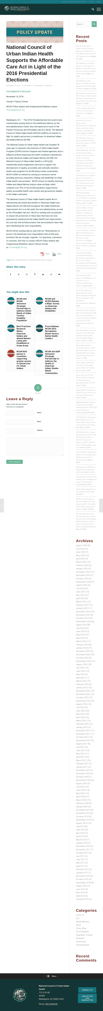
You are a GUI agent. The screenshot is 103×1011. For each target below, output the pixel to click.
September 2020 (83, 780)
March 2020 (81, 800)
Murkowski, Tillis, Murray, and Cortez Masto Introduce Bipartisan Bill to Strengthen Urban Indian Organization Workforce (86, 504)
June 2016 (80, 889)
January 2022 (82, 727)
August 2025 (81, 585)
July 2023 (80, 668)
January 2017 (82, 873)
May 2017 (80, 863)
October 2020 (82, 777)
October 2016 (82, 879)
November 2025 (83, 575)
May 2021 (80, 754)
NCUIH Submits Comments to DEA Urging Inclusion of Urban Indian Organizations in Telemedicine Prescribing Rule (86, 422)
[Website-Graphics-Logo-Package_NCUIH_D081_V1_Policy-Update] (34, 32)
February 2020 (82, 803)
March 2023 (81, 681)
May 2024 (80, 634)
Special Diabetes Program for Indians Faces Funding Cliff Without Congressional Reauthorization (86, 456)
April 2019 (80, 836)
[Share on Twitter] (19, 274)
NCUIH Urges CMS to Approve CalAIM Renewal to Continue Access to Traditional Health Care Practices (86, 280)
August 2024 (81, 625)
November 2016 (83, 876)
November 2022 (83, 694)
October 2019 (82, 816)
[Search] (91, 9)
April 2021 (80, 757)
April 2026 (80, 559)
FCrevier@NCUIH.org (15, 110)
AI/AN (18, 260)
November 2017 (83, 849)
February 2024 (82, 645)
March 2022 (81, 720)
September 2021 (83, 740)
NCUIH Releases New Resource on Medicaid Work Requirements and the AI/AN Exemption (86, 85)
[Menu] (97, 9)
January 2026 (82, 568)
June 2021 (80, 750)
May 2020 (80, 793)
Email (39, 421)
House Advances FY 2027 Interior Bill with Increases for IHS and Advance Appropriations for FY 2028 (85, 379)
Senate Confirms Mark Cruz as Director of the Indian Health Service (85, 110)
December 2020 (83, 770)
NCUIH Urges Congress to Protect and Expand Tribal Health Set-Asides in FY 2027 (86, 140)
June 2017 (80, 859)
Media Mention (82, 922)
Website (40, 430)
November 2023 (83, 654)
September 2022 (83, 701)
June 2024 (80, 631)
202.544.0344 (51, 1004)
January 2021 (82, 767)
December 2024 (83, 611)
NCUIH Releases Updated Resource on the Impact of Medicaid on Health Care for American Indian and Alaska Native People (86, 68)
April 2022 (80, 717)
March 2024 (81, 641)
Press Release (82, 931)
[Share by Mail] (59, 274)
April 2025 (80, 598)
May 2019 (80, 833)
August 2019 (81, 823)
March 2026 (81, 562)
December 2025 (83, 572)
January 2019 (82, 843)
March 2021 (81, 760)
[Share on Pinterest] (35, 274)
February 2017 (82, 869)
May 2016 (80, 892)
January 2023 (82, 687)
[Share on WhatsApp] (27, 274)
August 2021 (81, 744)
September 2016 (83, 882)
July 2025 (80, 588)
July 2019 (80, 826)
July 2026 (80, 549)
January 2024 (82, 648)
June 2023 (80, 671)
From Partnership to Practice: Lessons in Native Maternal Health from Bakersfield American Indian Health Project (86, 335)
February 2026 (82, 565)
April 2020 (80, 796)
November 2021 (83, 734)
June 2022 (80, 711)
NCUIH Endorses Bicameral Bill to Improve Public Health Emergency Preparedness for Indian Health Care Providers (86, 97)
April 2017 (80, 866)
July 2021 (80, 747)
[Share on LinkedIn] (43, 274)
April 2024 (80, 638)
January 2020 (82, 806)
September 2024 (83, 621)
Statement (81, 941)
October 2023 (82, 658)
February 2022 (82, 724)
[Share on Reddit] (51, 274)
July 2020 (80, 787)
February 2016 (82, 899)
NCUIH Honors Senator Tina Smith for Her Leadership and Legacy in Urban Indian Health (86, 481)
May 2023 (80, 674)
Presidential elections (36, 260)
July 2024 (80, 628)
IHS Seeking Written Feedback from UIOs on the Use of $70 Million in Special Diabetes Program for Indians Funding (86, 198)
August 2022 (81, 704)
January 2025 (82, 608)
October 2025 (82, 578)
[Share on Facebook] (10, 274)
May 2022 (80, 714)
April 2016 (80, 896)
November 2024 (83, 615)
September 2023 (83, 661)
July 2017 (80, 856)
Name (39, 412)
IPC (77, 918)
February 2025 (82, 605)
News (78, 925)
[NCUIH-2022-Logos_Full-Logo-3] (17, 9)
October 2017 (82, 853)
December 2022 (83, 691)
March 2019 (81, 840)
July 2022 (80, 707)
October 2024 (82, 618)
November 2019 (83, 813)
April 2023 (80, 678)
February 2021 (82, 763)
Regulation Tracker (84, 935)
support (49, 260)
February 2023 (82, 684)
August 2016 (81, 886)
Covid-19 (80, 915)
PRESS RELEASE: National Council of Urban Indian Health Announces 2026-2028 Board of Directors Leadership (86, 407)
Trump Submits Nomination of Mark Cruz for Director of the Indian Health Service (85, 392)
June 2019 (80, 830)
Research (80, 938)
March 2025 (81, 601)
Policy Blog (39, 85)
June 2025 (80, 592)
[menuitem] (74, 2)
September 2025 (83, 582)
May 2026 (80, 555)
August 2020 (81, 783)
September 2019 (83, 820)
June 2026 (80, 552)
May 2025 (80, 595)
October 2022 (82, 697)
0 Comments (26, 85)
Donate (99, 2)
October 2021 (82, 737)
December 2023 (83, 651)
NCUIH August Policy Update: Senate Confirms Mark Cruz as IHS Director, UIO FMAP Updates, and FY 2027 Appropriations (86, 51)
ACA (13, 260)
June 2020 (80, 790)
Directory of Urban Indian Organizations (74, 2)
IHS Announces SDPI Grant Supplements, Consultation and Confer (85, 469)
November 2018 (83, 846)
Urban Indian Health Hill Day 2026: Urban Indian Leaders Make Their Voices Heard (85, 366)
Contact (91, 2)
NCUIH (49, 85)
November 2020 (83, 773)
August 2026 (81, 545)
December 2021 (83, 730)
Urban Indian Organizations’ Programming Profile (86, 490)
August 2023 (81, 664)
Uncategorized (82, 945)
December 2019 (83, 810)
